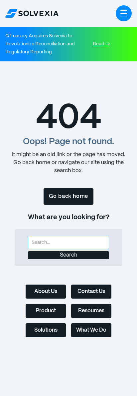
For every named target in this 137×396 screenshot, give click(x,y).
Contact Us (91, 291)
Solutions (46, 330)
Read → (101, 44)
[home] (32, 13)
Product (46, 310)
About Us (45, 291)
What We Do (91, 330)
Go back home (68, 196)
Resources (91, 310)
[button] (124, 13)
